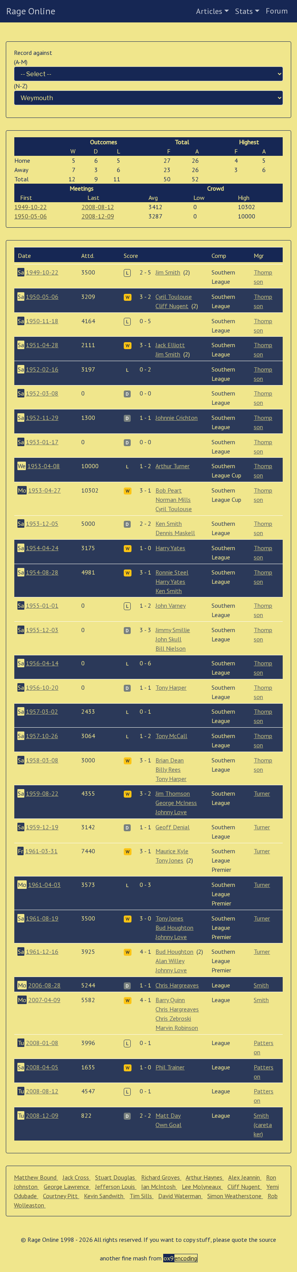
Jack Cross (76, 1177)
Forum (277, 11)
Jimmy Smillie (172, 630)
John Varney (170, 605)
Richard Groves (161, 1177)
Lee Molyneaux (202, 1186)
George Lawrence (67, 1186)
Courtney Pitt (61, 1196)
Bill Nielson (170, 648)
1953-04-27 (44, 490)
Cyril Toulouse (173, 296)
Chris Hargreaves (177, 985)
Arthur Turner (172, 466)
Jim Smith (167, 272)
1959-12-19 (42, 827)
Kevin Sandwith (104, 1196)
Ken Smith (168, 523)
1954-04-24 (42, 548)
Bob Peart (168, 490)
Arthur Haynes (205, 1177)
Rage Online (30, 11)
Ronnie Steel (171, 572)
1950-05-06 (30, 216)
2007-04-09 (44, 1000)
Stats (244, 11)
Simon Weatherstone (235, 1196)
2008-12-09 (98, 216)
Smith (261, 985)
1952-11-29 (42, 417)
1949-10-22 (30, 207)
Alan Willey (169, 961)
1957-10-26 (42, 736)
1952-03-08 (42, 393)
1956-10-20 (42, 687)
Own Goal (168, 1125)
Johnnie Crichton (176, 417)
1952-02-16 (42, 369)
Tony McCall (171, 736)
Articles (209, 11)
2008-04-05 (42, 1067)
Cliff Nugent (171, 306)
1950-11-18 (42, 321)
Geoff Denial (172, 827)
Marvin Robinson (176, 1028)
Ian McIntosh (159, 1186)
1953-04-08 (43, 466)
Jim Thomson (172, 793)
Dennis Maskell (175, 533)
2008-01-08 (42, 1043)
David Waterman (180, 1196)
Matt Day (168, 1115)
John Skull (168, 639)
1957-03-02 (42, 711)
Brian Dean (169, 760)
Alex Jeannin (244, 1177)
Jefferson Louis (116, 1186)
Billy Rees (168, 769)
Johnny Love (171, 812)
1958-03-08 (42, 760)
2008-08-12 (98, 207)
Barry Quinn (170, 1000)
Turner (262, 793)
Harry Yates (170, 548)
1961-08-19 (42, 918)
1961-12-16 (42, 951)
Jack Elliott (170, 345)
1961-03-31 (41, 851)
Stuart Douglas (116, 1177)
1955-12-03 (42, 630)
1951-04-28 (42, 345)
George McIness (176, 803)
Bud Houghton (174, 927)
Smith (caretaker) (263, 1125)
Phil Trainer (169, 1067)
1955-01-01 (42, 605)
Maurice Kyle (171, 851)
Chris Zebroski (173, 1018)
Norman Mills (173, 499)
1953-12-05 (42, 523)
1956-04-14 (42, 663)
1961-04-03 (44, 884)
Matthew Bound (36, 1177)
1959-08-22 (42, 793)
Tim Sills (142, 1196)
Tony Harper (170, 687)
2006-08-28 (44, 985)
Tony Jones (169, 860)
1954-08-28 (42, 572)
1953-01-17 (42, 442)
